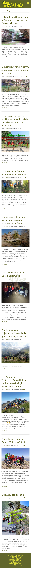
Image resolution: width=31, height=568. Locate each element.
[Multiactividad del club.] (15, 518)
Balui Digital (19, 566)
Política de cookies (18, 563)
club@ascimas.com (17, 560)
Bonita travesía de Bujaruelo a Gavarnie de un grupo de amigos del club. (15, 333)
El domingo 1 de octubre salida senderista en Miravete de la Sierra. (14, 220)
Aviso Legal (11, 563)
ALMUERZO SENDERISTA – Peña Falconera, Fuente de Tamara (15, 70)
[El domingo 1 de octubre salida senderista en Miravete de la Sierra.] (15, 238)
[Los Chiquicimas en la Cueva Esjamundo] (15, 292)
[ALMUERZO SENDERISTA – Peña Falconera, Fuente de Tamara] (15, 85)
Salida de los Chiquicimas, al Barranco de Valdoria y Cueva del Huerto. (15, 20)
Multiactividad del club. (13, 495)
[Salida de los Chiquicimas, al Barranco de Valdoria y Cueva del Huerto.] (15, 37)
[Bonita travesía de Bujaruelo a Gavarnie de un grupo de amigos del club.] (15, 353)
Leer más (4, 59)
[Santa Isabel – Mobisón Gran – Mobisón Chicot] (15, 458)
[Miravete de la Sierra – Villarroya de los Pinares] (15, 186)
